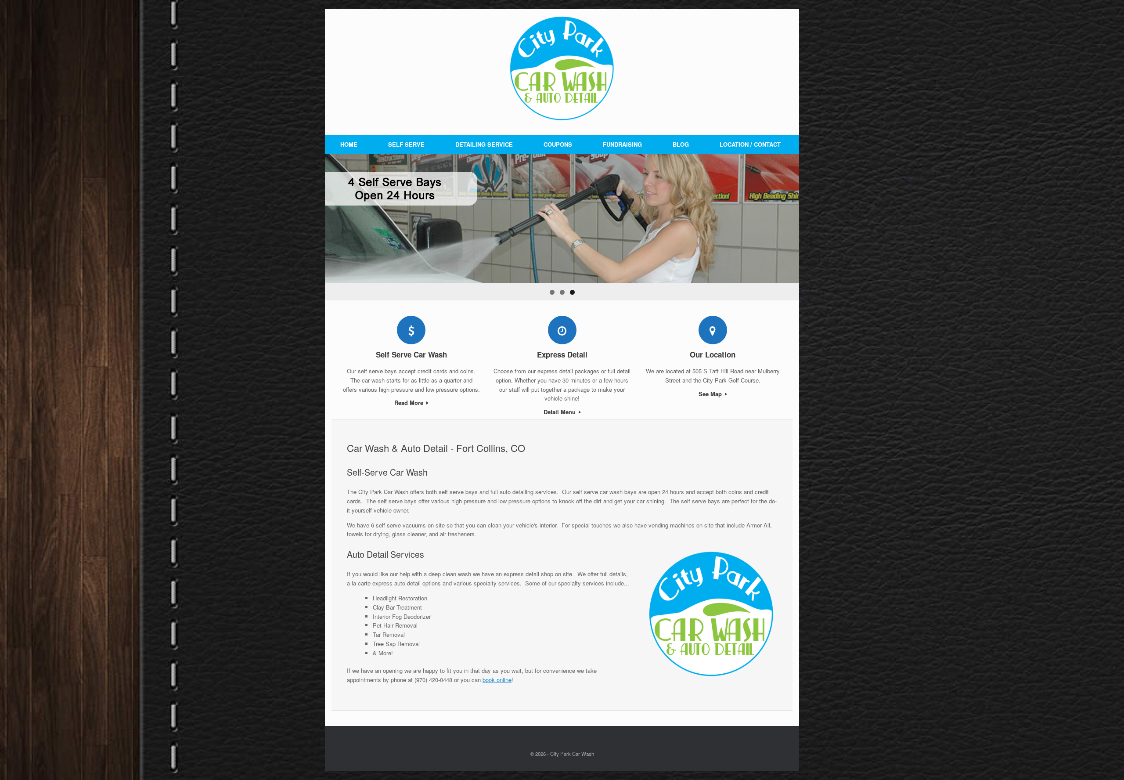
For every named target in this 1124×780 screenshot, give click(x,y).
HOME (348, 144)
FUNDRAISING (622, 144)
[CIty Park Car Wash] (562, 68)
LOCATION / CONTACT (750, 144)
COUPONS (558, 144)
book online (497, 679)
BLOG (681, 144)
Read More (409, 402)
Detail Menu (560, 412)
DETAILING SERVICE (484, 144)
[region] (562, 227)
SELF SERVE (406, 144)
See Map (711, 394)
